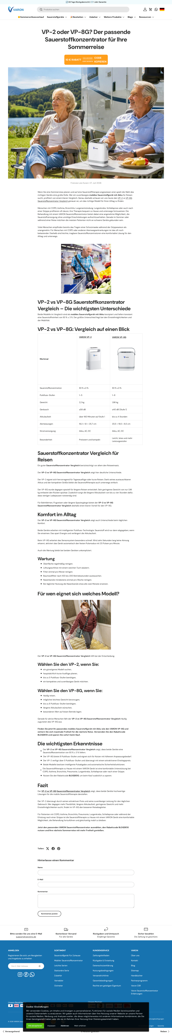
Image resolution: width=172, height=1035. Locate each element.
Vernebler (58, 980)
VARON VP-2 (85, 337)
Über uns (135, 955)
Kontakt (134, 960)
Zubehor (93, 17)
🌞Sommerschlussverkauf (31, 17)
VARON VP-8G (119, 337)
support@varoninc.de (26, 936)
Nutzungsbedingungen (103, 970)
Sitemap (135, 970)
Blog (133, 965)
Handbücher (137, 975)
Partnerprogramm (139, 980)
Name (40, 867)
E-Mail (40, 879)
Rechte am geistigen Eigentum (107, 985)
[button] (150, 9)
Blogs (130, 17)
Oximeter (58, 985)
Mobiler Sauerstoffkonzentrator (68, 960)
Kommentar (43, 891)
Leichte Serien (60, 965)
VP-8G (129, 198)
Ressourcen (145, 17)
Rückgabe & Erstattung (103, 960)
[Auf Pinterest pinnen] (58, 848)
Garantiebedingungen (103, 980)
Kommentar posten (49, 914)
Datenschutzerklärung (103, 965)
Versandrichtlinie (101, 975)
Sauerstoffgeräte (55, 17)
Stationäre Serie (61, 970)
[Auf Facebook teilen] (53, 848)
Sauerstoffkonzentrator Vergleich (53, 201)
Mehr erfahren (80, 1026)
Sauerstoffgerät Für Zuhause (67, 955)
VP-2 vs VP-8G (48, 791)
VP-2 (120, 198)
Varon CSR (136, 985)
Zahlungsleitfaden (101, 955)
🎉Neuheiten (76, 17)
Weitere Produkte (113, 17)
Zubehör (58, 975)
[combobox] (83, 9)
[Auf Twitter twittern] (47, 848)
